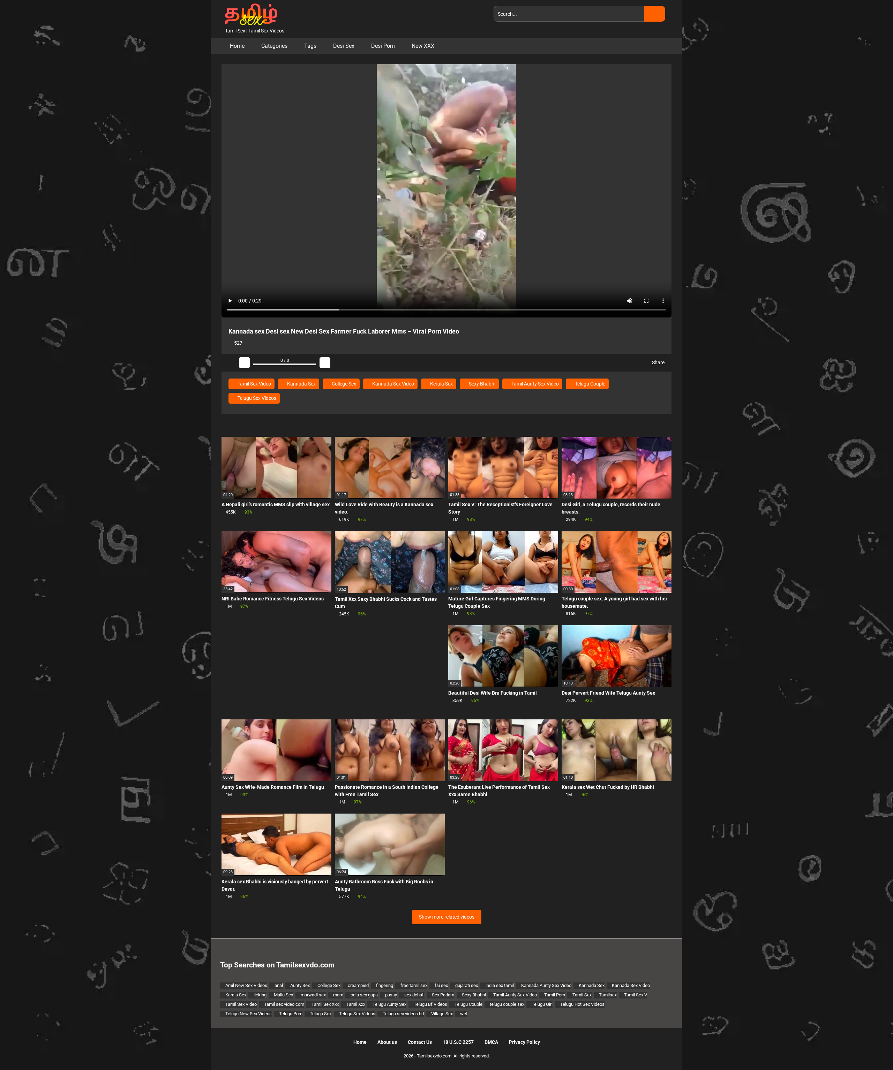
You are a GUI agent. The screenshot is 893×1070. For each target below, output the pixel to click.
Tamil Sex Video (254, 384)
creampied (358, 985)
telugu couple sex (507, 1004)
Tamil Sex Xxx (325, 1004)
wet (463, 1013)
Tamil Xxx (355, 1004)
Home (237, 46)
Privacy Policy (524, 1042)
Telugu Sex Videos (256, 398)
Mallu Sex (283, 994)
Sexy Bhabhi (481, 384)
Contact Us (420, 1042)
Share (658, 362)
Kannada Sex (301, 384)
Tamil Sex (582, 994)
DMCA (491, 1042)
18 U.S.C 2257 (458, 1042)
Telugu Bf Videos (430, 1004)
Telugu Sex (320, 1013)
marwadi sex (313, 994)
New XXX (423, 46)
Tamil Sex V (635, 994)
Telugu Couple (589, 384)
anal (279, 985)
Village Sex (442, 1013)
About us (387, 1042)
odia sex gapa (364, 994)
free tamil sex (413, 985)
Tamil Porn (554, 994)
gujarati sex (466, 985)
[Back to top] (870, 1049)
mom (338, 994)
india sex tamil (500, 985)
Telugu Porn (290, 1013)
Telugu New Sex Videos (248, 1013)
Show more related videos (446, 917)
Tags (310, 46)
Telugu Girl (542, 1004)
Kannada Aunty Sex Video (546, 985)
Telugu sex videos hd (403, 1013)
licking (260, 994)
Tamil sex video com (284, 1004)
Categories (274, 46)
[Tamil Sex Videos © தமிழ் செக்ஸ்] (249, 13)
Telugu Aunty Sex (389, 1004)
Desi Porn (383, 46)
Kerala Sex (441, 384)
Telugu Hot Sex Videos (582, 1004)
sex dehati (414, 994)
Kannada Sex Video (392, 384)
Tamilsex (608, 994)
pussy (391, 994)
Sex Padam (443, 994)
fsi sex (441, 985)
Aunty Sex (300, 985)
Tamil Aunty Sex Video (534, 384)
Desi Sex (343, 46)
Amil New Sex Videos (246, 985)
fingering (384, 985)
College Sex (343, 384)
